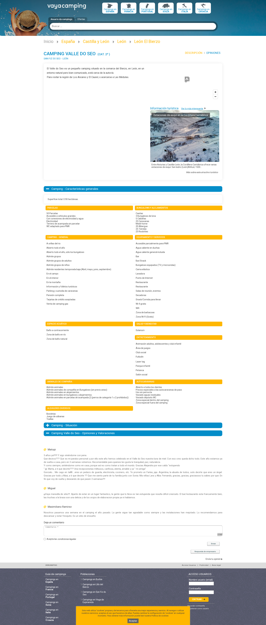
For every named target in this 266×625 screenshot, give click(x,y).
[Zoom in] (215, 92)
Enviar (213, 544)
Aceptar (133, 620)
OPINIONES (213, 52)
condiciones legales (66, 539)
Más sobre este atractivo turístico (202, 172)
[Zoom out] (215, 96)
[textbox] (133, 26)
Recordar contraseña (196, 606)
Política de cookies (159, 616)
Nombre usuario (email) (201, 580)
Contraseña (195, 588)
